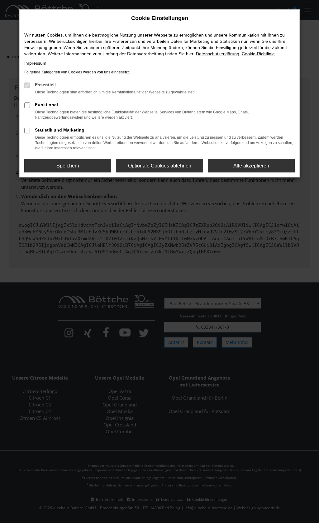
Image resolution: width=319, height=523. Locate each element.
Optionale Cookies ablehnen (159, 165)
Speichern (67, 165)
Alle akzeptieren (251, 165)
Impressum (35, 63)
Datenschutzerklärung (217, 53)
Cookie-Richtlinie (258, 53)
